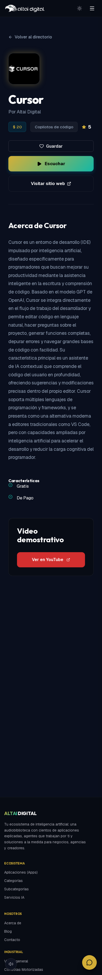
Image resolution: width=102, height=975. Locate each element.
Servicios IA (14, 897)
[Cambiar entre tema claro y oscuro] (79, 8)
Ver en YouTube (47, 559)
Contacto (12, 939)
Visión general (16, 961)
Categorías (13, 880)
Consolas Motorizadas (23, 969)
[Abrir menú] (92, 8)
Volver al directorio (33, 37)
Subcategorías (16, 889)
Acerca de (12, 923)
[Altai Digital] (24, 8)
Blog (8, 931)
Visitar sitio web (48, 183)
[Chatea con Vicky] (89, 962)
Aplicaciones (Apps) (21, 872)
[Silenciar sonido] (11, 964)
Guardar (54, 146)
